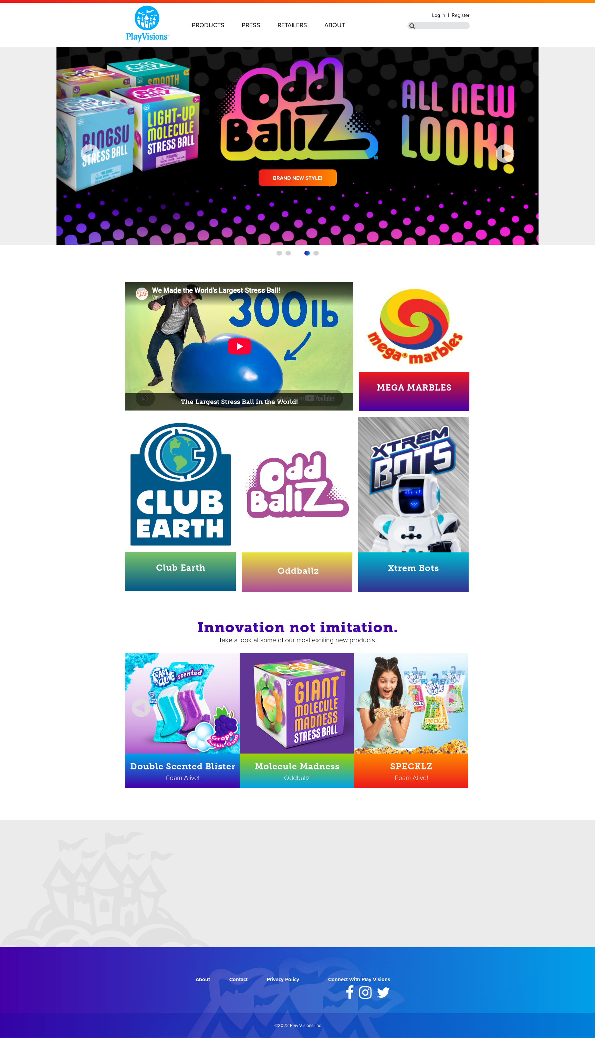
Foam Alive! (182, 778)
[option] (182, 720)
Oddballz (298, 570)
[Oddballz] (297, 484)
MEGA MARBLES (414, 387)
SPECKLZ (411, 766)
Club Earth (181, 567)
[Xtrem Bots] (413, 494)
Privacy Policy (283, 979)
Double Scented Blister (183, 766)
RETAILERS (292, 25)
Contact (238, 979)
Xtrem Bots (413, 568)
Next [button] (451, 702)
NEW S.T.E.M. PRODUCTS (297, 178)
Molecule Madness (297, 766)
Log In (438, 15)
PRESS (251, 25)
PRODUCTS (208, 25)
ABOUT (334, 25)
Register (461, 15)
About (203, 979)
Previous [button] (135, 701)
